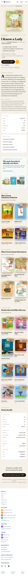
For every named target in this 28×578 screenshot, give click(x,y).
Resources (3, 541)
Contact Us (4, 502)
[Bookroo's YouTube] (8, 566)
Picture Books (11, 6)
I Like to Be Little (5, 221)
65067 (22, 426)
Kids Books (3, 6)
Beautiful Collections (6, 528)
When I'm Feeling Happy (19, 333)
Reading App (4, 549)
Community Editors (5, 551)
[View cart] (17, 1)
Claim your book (22, 482)
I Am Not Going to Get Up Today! (20, 300)
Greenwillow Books (20, 437)
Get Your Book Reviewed (7, 557)
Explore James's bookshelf (8, 254)
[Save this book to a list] (17, 62)
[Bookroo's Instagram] (1, 566)
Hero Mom (4, 401)
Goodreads (7, 54)
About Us (3, 493)
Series (25, 326)
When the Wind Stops (6, 243)
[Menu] (1, 1)
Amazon (11, 67)
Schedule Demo (5, 539)
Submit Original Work (6, 559)
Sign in (21, 2)
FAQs (2, 498)
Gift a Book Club (5, 520)
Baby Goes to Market (6, 379)
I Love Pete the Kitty (20, 401)
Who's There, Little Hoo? (19, 355)
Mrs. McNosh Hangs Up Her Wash (6, 333)
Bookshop (17, 67)
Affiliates (3, 504)
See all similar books (6, 312)
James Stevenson (6, 43)
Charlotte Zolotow (12, 42)
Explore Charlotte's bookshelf (9, 200)
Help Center (4, 500)
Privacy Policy (23, 572)
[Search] (26, 1)
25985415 (22, 456)
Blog (2, 496)
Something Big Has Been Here (6, 275)
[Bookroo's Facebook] (5, 566)
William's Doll (18, 221)
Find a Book (4, 547)
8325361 (22, 454)
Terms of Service (13, 572)
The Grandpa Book (19, 379)
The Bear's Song (5, 358)
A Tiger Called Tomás (20, 243)
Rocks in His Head (6, 298)
